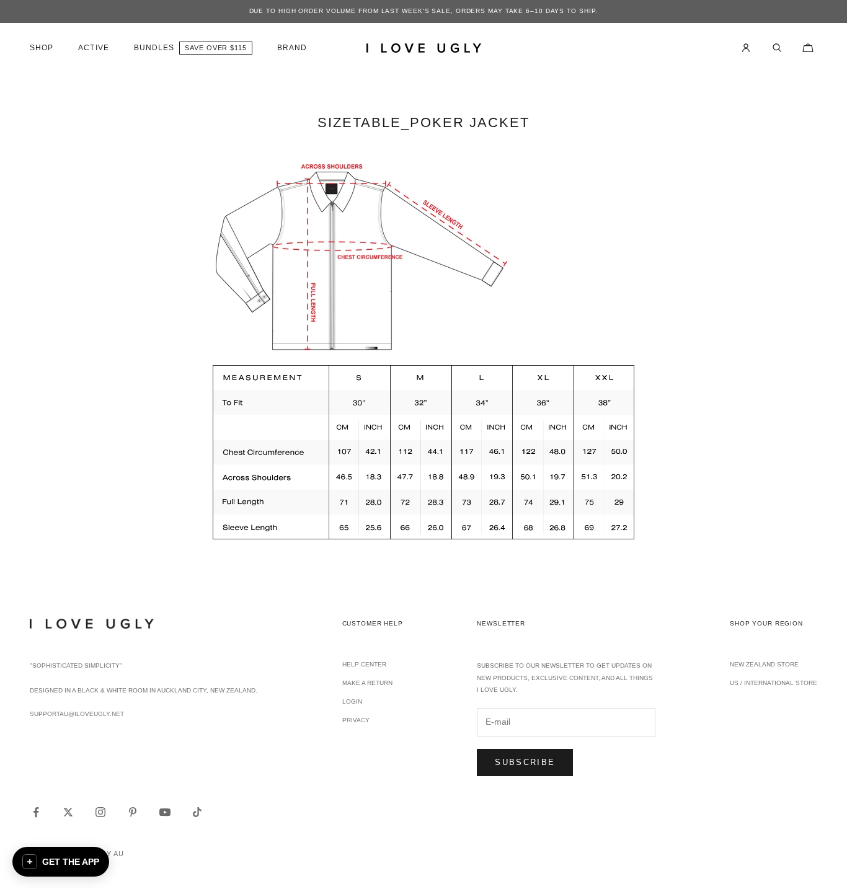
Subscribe (525, 762)
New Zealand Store (764, 664)
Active (93, 47)
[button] (60, 862)
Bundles (154, 47)
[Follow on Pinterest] (132, 812)
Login (352, 701)
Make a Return (367, 682)
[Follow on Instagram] (100, 812)
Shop (41, 47)
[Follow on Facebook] (36, 812)
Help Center (364, 664)
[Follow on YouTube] (165, 812)
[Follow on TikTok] (197, 812)
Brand (292, 47)
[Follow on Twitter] (68, 812)
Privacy (356, 720)
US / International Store (773, 682)
